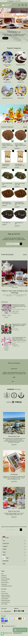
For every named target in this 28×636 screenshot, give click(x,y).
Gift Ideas (14, 341)
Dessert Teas (5, 294)
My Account (4, 577)
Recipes (22, 309)
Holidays (19, 341)
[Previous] (22, 41)
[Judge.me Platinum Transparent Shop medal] (14, 395)
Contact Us (3, 575)
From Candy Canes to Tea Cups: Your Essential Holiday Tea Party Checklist (19, 339)
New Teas (19, 309)
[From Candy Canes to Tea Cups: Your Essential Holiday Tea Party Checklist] (6, 342)
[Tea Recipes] (14, 461)
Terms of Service (5, 582)
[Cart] (22, 5)
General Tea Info (16, 294)
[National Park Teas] (14, 423)
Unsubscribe (4, 584)
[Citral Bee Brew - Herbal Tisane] (7, 159)
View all (25, 127)
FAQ (2, 573)
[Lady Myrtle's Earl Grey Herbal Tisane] (7, 197)
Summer (17, 311)
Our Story (3, 591)
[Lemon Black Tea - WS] (20, 217)
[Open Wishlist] (2, 633)
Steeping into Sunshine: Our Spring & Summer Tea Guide (19, 306)
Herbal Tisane (24, 294)
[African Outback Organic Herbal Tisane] (7, 139)
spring (13, 311)
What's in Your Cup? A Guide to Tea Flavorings (14, 292)
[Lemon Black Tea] (7, 217)
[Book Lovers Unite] (14, 498)
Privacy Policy (4, 580)
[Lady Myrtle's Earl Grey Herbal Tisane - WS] (20, 198)
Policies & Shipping (5, 579)
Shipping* (11, 1)
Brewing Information (5, 600)
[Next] (25, 41)
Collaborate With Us (5, 596)
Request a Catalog (5, 595)
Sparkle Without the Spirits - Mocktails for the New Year (19, 326)
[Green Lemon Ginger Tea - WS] (20, 178)
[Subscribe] (21, 244)
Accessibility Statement (6, 586)
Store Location (4, 593)
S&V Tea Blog (4, 604)
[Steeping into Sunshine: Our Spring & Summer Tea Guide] (6, 309)
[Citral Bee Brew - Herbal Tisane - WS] (20, 159)
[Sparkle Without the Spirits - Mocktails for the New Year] (6, 329)
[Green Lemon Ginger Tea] (7, 178)
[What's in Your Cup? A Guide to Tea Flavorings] (14, 273)
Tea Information (4, 598)
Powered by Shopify (17, 633)
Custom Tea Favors (5, 602)
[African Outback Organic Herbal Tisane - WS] (20, 140)
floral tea (11, 294)
